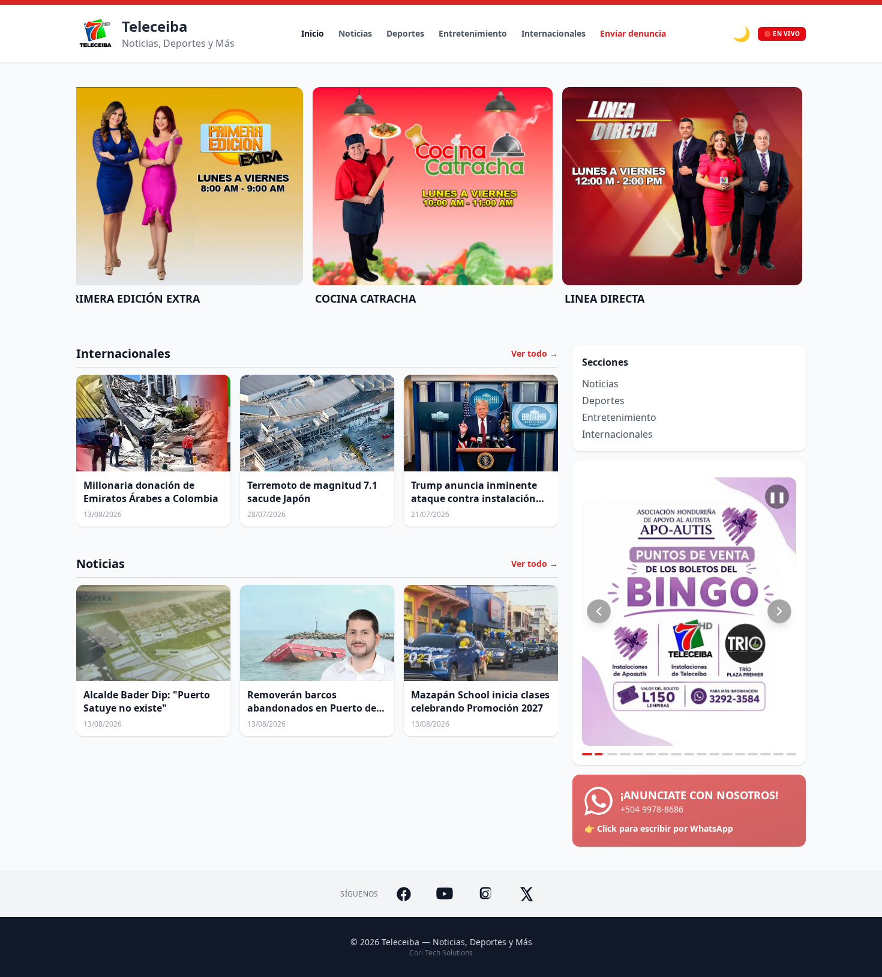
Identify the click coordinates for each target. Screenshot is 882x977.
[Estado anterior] (599, 611)
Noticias (355, 33)
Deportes (405, 33)
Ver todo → (534, 353)
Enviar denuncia (633, 33)
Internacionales (553, 33)
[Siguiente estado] (779, 611)
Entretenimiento (473, 33)
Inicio (312, 33)
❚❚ (777, 496)
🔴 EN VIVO (782, 33)
